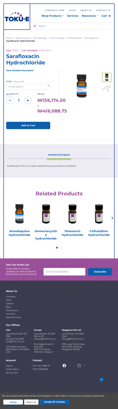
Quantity (12, 94)
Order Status (12, 369)
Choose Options (19, 219)
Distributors (12, 310)
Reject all (31, 402)
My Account (12, 372)
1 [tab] (57, 248)
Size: (15, 81)
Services (72, 15)
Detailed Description (59, 154)
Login (72, 10)
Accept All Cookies (54, 401)
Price (40, 94)
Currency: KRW (54, 10)
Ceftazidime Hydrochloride (99, 233)
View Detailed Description (20, 70)
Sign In (9, 365)
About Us (86, 10)
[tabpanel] (19, 219)
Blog (8, 307)
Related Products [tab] (59, 193)
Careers (10, 303)
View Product (19, 210)
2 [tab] (61, 248)
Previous (5, 218)
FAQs (8, 300)
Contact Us (103, 10)
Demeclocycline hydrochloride (46, 234)
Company (11, 296)
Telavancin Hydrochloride (72, 233)
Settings (13, 402)
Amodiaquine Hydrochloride (19, 233)
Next (112, 218)
